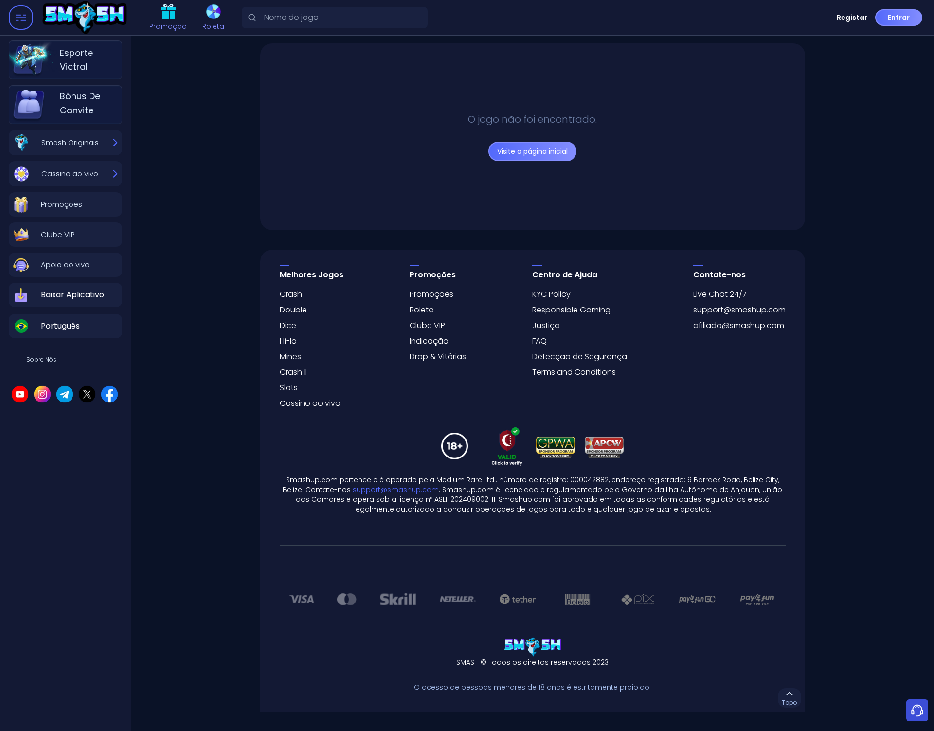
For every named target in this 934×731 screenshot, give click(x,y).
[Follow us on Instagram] (42, 394)
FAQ (539, 341)
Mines (290, 356)
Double (293, 309)
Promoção (168, 26)
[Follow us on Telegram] (65, 394)
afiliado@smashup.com (738, 325)
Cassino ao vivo (310, 403)
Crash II (293, 372)
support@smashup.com (739, 309)
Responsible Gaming (571, 309)
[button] (65, 204)
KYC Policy (551, 294)
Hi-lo (288, 341)
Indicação (429, 341)
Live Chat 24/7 (720, 294)
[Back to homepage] (87, 18)
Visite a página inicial (532, 151)
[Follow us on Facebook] (109, 394)
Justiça (546, 325)
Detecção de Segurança (579, 356)
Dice (288, 325)
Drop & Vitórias (438, 356)
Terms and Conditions (574, 372)
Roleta (213, 26)
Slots (289, 387)
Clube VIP (427, 325)
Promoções (431, 294)
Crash (291, 294)
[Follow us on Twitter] (87, 394)
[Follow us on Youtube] (20, 394)
